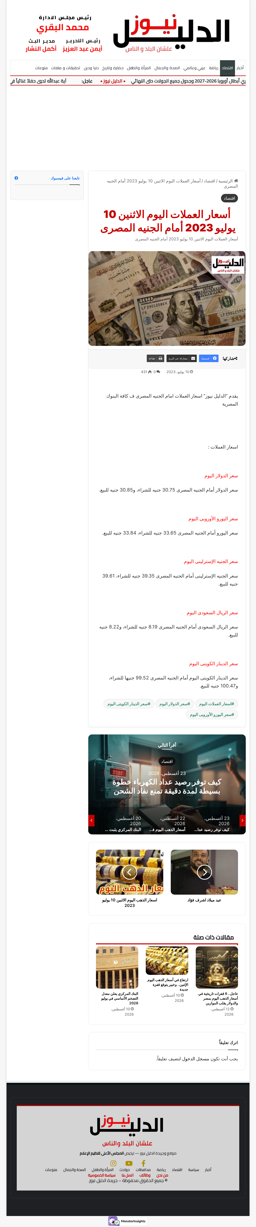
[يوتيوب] (128, 1163)
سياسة (193, 1169)
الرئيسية (226, 180)
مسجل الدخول (195, 1058)
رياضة (213, 67)
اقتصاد (227, 67)
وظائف (145, 1175)
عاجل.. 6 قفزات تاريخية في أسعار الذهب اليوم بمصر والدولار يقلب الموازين (218, 998)
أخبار (240, 67)
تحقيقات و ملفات (65, 67)
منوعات (41, 67)
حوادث (125, 1169)
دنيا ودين (91, 67)
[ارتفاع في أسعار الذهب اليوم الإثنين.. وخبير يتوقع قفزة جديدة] (167, 960)
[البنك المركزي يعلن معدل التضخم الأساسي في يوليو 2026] (117, 967)
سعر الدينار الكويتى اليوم (128, 703)
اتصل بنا (128, 1175)
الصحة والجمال (167, 67)
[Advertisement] (128, 128)
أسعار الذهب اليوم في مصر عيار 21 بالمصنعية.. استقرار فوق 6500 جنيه (167, 786)
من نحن (162, 1175)
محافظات (143, 1169)
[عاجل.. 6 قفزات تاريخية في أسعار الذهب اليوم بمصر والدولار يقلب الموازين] (217, 967)
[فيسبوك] (144, 1163)
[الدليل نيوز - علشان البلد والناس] (128, 30)
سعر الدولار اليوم (174, 703)
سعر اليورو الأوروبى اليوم (211, 714)
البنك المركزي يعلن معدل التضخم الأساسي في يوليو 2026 (119, 998)
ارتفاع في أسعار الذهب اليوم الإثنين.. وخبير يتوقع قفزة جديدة (168, 984)
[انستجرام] (113, 1163)
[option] (167, 784)
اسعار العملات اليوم (215, 703)
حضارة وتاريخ (113, 67)
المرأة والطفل (139, 67)
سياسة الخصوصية (102, 1175)
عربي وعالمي (195, 67)
